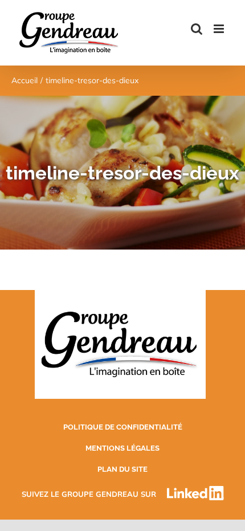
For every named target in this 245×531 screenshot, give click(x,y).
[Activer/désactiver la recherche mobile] (196, 29)
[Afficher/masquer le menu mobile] (220, 29)
